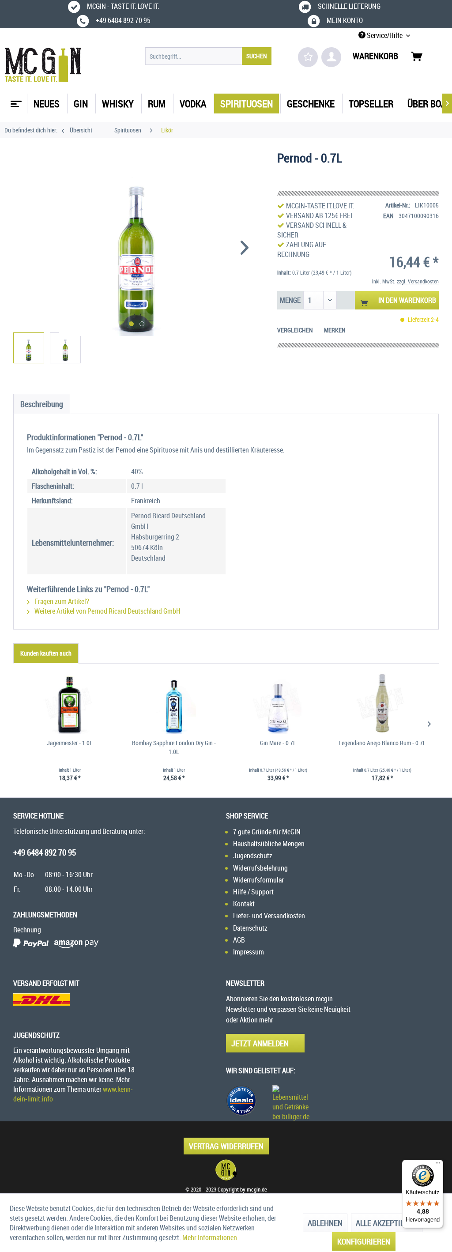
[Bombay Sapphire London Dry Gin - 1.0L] (174, 703)
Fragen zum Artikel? (61, 601)
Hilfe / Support (253, 892)
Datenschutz (250, 928)
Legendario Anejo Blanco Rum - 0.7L (382, 743)
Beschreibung (41, 404)
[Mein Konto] (331, 57)
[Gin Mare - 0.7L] (278, 703)
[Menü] (438, 1165)
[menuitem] (208, 56)
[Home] (15, 100)
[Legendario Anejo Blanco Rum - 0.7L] (382, 703)
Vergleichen (295, 330)
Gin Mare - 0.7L (278, 743)
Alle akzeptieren (387, 1223)
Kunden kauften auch (46, 653)
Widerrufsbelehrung (260, 868)
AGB (239, 940)
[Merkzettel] (308, 57)
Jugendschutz (252, 855)
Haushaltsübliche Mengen (269, 843)
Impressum (248, 952)
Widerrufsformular (258, 880)
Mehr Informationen (209, 1237)
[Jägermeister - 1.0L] (69, 703)
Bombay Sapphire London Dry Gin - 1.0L (174, 747)
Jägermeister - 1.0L (70, 743)
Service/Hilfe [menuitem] (384, 35)
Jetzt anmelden (260, 1043)
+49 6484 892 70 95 (44, 852)
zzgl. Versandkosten (418, 281)
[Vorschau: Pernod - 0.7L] (28, 347)
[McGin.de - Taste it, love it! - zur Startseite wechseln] (43, 65)
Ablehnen (325, 1223)
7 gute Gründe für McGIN (267, 832)
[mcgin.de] (226, 1170)
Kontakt (244, 904)
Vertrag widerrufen (226, 1146)
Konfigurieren (363, 1241)
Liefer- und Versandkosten (269, 915)
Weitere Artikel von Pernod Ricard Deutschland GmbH (107, 611)
